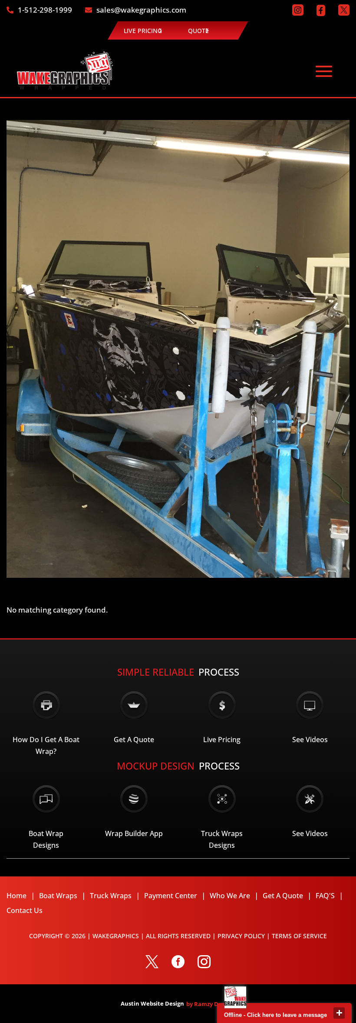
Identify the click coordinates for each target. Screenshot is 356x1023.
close (339, 1013)
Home (16, 895)
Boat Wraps (58, 895)
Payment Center (170, 895)
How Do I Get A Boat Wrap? (46, 745)
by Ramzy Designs (211, 1004)
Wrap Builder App (134, 833)
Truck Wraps (111, 895)
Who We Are (230, 895)
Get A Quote (134, 739)
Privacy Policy (241, 936)
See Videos (310, 739)
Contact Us (25, 910)
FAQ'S (325, 895)
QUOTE (198, 31)
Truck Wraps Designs (222, 839)
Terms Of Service (299, 936)
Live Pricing (222, 739)
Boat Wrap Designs (46, 839)
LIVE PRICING (143, 31)
